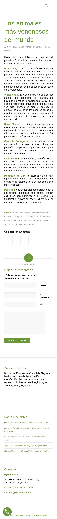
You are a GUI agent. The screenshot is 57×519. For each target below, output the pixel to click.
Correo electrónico (44, 297)
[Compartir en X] (16, 240)
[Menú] (51, 6)
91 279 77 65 (11, 487)
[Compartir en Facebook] (8, 240)
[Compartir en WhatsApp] (24, 240)
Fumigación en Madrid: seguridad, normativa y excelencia (27, 451)
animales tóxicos (22, 212)
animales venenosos (41, 212)
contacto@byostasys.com (17, 492)
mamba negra (43, 216)
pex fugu (37, 220)
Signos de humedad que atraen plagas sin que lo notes (26, 445)
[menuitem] (45, 6)
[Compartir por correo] (49, 240)
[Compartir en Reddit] (41, 240)
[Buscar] (45, 6)
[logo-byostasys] (23, 6)
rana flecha (20, 224)
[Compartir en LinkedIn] (33, 240)
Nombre (43, 286)
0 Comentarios (25, 47)
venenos (31, 224)
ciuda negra (30, 216)
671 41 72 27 (26, 487)
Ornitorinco (26, 220)
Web (41, 304)
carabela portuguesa (13, 216)
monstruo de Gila (12, 220)
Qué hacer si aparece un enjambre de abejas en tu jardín (27, 422)
